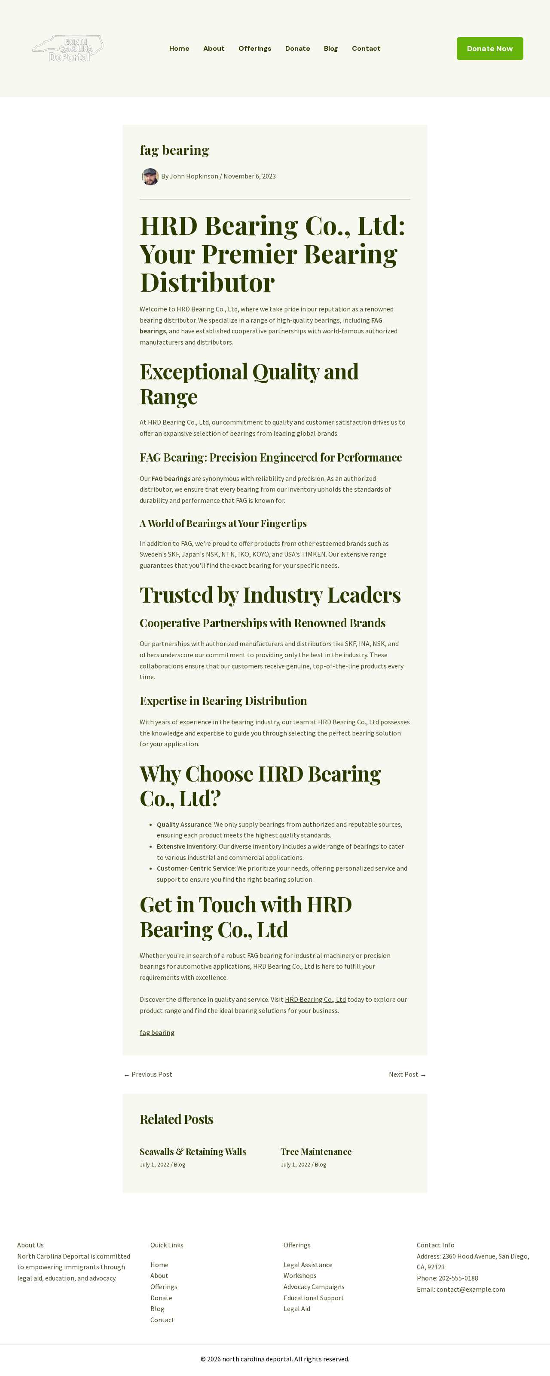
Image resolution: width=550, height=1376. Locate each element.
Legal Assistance (308, 1264)
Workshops (300, 1275)
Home (179, 48)
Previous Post (147, 1074)
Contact (366, 48)
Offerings (255, 48)
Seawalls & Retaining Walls (193, 1151)
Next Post (408, 1074)
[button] (490, 48)
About (214, 48)
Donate (297, 48)
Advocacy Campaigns (314, 1286)
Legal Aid (297, 1308)
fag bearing (157, 1032)
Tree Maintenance (316, 1151)
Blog (331, 48)
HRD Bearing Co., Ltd (315, 999)
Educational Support (314, 1297)
